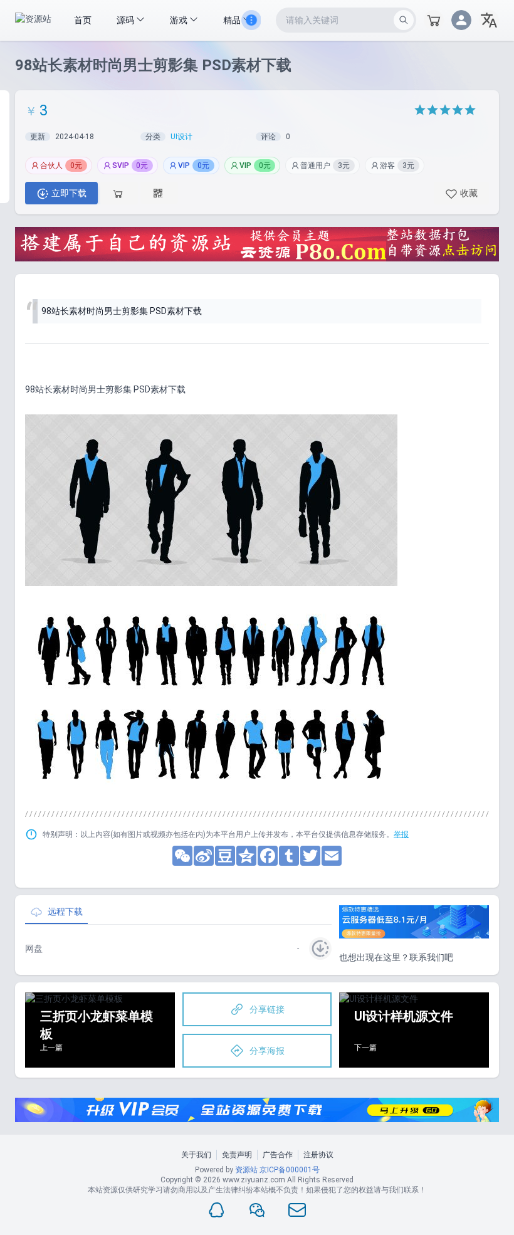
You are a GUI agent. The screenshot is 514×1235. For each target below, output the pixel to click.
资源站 (246, 1169)
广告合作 (278, 1154)
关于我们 (196, 1154)
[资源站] (33, 20)
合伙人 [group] (61, 165)
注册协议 (318, 1154)
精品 (233, 20)
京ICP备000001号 (290, 1169)
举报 (401, 834)
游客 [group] (397, 165)
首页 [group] (83, 20)
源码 (126, 20)
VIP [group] (193, 165)
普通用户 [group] (325, 165)
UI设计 (181, 136)
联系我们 (426, 957)
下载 (69, 193)
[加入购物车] (119, 193)
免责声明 (237, 1154)
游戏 (179, 20)
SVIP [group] (130, 165)
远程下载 (65, 912)
